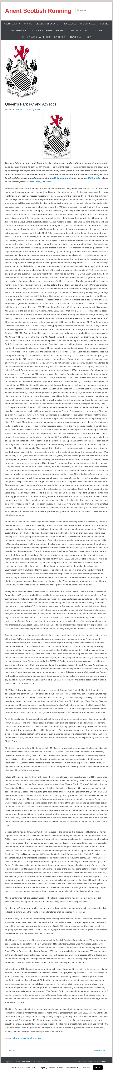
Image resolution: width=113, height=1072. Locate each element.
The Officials (87, 24)
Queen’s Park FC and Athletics (30, 104)
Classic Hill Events (47, 24)
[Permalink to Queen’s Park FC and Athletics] (56, 71)
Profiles (104, 24)
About (59, 30)
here (32, 182)
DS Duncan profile (62, 178)
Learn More (86, 1067)
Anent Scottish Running (38, 11)
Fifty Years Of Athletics (36, 37)
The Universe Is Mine (41, 30)
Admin (37, 109)
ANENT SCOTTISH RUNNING (18, 24)
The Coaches (69, 24)
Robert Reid (101, 1050)
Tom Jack (10, 1050)
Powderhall (76, 37)
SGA (89, 37)
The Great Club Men (78, 30)
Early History (20, 1038)
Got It (97, 1067)
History (97, 30)
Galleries (59, 37)
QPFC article (93, 178)
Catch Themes (101, 1062)
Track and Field (34, 1038)
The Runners (18, 30)
